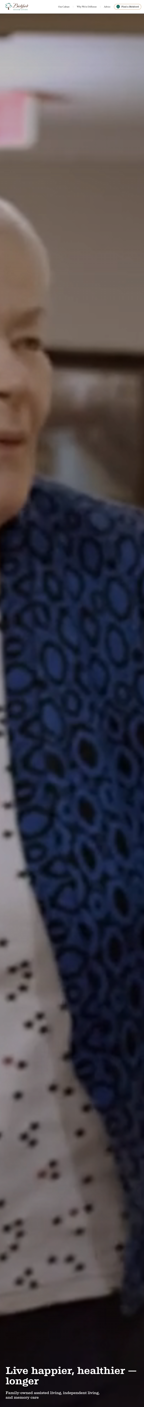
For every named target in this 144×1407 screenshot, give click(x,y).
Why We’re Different (87, 6)
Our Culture (64, 6)
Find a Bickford (130, 6)
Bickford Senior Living (17, 7)
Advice (107, 6)
